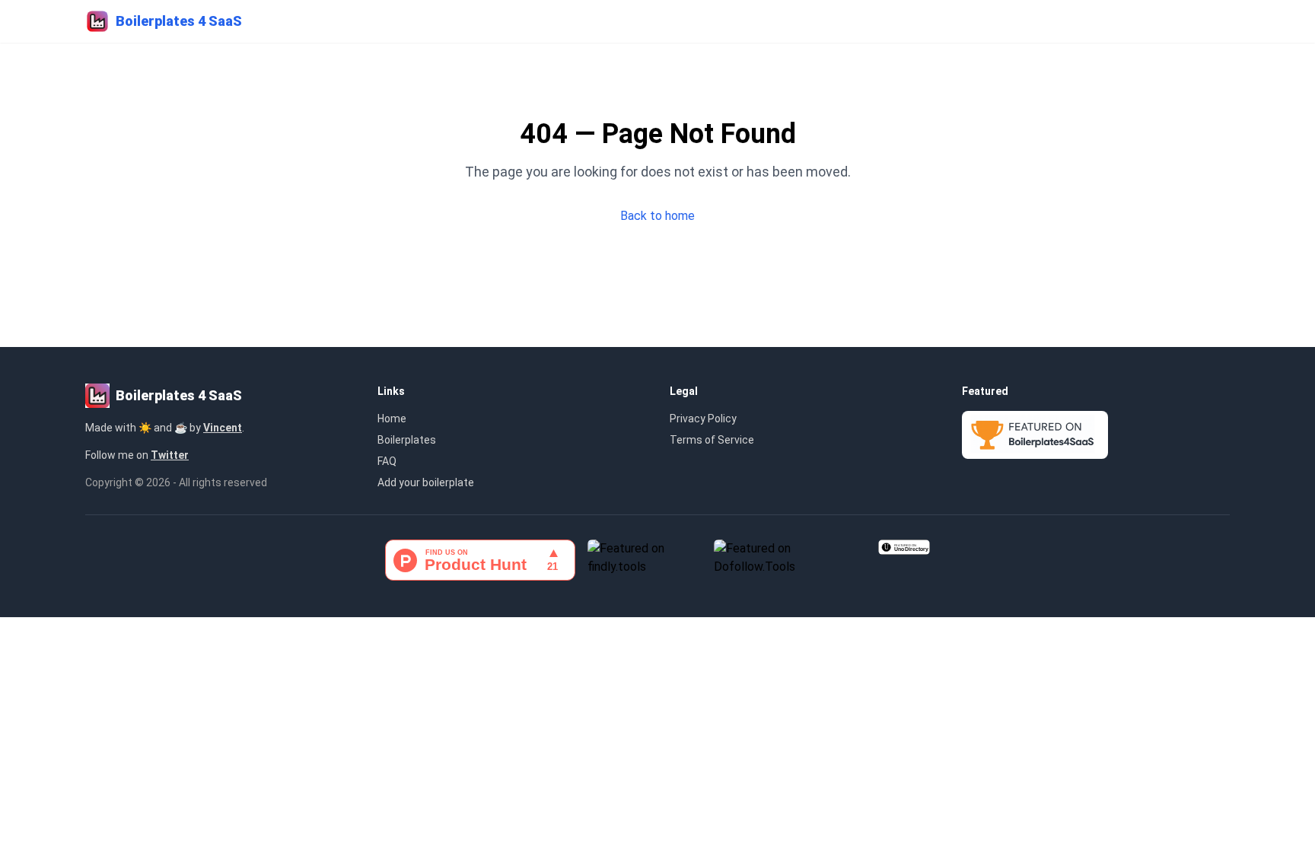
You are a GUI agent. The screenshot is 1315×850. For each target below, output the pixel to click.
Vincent (222, 428)
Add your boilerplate (425, 482)
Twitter (170, 455)
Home (391, 418)
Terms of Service (712, 440)
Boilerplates (406, 440)
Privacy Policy (703, 418)
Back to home (657, 216)
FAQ (386, 461)
